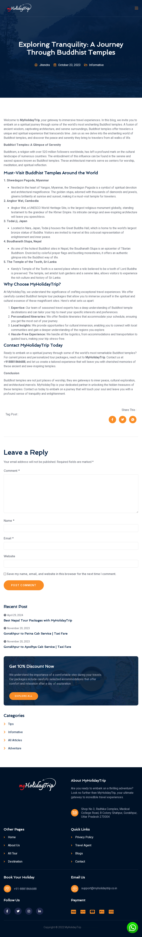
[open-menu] (136, 8)
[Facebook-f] (7, 911)
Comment (12, 470)
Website (9, 556)
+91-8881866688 (25, 889)
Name (9, 520)
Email (9, 538)
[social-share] (112, 419)
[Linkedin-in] (39, 911)
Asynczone (94, 928)
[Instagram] (28, 911)
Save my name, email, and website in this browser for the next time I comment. (61, 574)
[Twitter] (17, 911)
